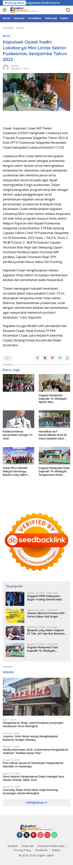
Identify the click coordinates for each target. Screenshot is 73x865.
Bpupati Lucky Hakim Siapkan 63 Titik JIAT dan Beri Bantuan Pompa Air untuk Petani (46, 632)
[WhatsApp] (54, 835)
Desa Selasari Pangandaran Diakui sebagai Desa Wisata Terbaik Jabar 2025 (33, 778)
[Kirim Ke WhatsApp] (67, 358)
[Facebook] (20, 835)
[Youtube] (47, 835)
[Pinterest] (33, 835)
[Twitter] (27, 835)
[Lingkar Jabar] (23, 10)
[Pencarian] (68, 10)
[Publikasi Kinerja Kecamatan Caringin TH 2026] (18, 419)
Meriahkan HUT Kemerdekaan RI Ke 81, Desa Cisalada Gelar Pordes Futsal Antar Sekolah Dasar (53, 435)
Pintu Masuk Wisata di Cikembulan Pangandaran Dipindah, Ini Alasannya (33, 764)
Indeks (56, 850)
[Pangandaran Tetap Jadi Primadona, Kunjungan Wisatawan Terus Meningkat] (36, 697)
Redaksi (13, 846)
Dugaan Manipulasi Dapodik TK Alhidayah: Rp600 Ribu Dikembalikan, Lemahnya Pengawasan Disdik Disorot (54, 399)
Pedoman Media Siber (51, 846)
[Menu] (5, 10)
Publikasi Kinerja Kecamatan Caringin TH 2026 (17, 435)
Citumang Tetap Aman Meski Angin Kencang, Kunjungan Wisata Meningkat (30, 791)
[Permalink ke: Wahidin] (6, 67)
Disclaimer (41, 850)
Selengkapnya (35, 802)
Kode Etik (28, 846)
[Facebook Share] (37, 358)
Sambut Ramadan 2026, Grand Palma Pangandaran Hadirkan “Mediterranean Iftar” (35, 751)
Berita (6, 36)
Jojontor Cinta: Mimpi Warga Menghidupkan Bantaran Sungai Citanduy (30, 738)
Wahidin (15, 66)
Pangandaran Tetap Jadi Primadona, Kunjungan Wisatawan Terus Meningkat (33, 724)
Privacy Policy (22, 850)
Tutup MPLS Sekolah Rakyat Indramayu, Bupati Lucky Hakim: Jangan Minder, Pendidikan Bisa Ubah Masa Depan (16, 471)
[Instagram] (40, 835)
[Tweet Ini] (45, 358)
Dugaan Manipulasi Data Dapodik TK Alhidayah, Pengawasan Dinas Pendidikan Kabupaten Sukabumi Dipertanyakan (54, 471)
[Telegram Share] (60, 358)
